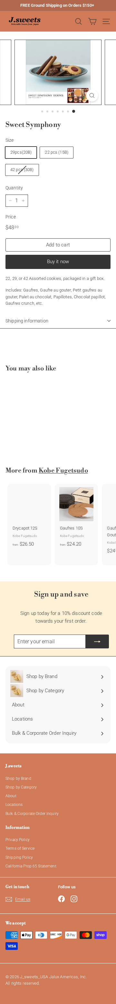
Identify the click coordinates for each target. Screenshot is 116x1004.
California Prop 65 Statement (30, 866)
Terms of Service (19, 848)
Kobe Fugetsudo (63, 471)
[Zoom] (92, 95)
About (10, 796)
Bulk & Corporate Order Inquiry (32, 813)
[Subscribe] (97, 642)
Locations (14, 804)
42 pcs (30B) (22, 169)
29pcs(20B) (21, 152)
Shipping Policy (19, 857)
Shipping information (26, 320)
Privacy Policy (17, 839)
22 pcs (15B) (56, 152)
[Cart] (92, 21)
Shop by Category (21, 787)
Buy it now (58, 261)
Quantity (14, 187)
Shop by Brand (18, 778)
